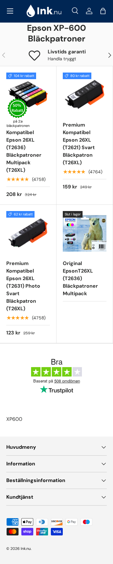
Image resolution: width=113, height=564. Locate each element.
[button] (103, 11)
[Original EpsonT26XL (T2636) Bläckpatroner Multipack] (84, 233)
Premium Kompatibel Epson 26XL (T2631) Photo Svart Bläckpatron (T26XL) (23, 286)
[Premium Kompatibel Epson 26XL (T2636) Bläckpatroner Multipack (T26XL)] (28, 94)
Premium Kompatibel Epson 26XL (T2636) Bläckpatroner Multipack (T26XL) (23, 147)
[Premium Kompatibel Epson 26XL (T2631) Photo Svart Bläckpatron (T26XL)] (28, 233)
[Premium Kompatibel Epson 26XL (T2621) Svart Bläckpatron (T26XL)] (84, 94)
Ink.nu (26, 548)
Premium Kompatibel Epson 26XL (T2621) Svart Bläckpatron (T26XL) (79, 144)
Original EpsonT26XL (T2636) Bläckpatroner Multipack (80, 278)
